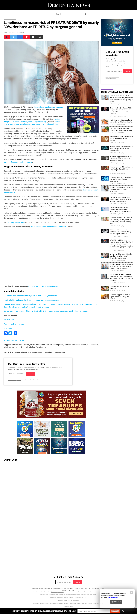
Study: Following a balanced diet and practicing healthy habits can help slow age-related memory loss (121, 221)
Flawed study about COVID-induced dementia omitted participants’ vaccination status (120, 209)
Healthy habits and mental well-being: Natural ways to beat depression (32, 300)
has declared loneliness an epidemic (48, 107)
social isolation (29, 347)
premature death (15, 347)
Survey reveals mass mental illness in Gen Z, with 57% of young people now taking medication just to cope (45, 311)
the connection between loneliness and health (49, 227)
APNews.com (9, 320)
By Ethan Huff (121, 132)
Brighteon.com (54, 286)
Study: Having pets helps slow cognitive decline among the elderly (120, 297)
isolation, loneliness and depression (18, 162)
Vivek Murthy (41, 347)
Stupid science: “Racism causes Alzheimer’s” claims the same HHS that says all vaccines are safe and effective (121, 277)
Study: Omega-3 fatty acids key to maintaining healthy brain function (121, 121)
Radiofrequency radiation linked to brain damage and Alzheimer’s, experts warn (121, 149)
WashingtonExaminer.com (14, 324)
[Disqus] (51, 489)
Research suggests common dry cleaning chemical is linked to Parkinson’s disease (121, 159)
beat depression (22, 345)
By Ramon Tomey (122, 116)
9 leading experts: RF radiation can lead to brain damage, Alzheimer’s (120, 179)
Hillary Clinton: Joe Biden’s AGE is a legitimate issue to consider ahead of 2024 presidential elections (121, 111)
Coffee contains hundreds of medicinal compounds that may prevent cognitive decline (120, 232)
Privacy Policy (68, 606)
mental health (92, 345)
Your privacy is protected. (14, 380)
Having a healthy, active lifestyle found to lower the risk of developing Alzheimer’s (121, 256)
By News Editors (121, 183)
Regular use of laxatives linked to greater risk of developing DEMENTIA (121, 189)
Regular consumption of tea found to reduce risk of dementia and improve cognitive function (121, 266)
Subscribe (115, 611)
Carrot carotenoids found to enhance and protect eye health (121, 129)
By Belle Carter (122, 203)
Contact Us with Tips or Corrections (68, 600)
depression (40, 345)
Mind (6, 347)
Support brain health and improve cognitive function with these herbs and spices (121, 169)
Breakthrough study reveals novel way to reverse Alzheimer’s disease (121, 138)
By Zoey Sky (121, 142)
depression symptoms (54, 345)
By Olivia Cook (121, 104)
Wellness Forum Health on (38, 286)
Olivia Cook (20, 32)
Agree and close (116, 602)
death (32, 345)
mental (83, 345)
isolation (67, 345)
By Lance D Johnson (123, 236)
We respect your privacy (57, 592)
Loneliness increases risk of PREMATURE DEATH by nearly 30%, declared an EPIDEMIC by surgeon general (121, 99)
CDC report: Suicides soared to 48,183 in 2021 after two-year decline (30, 296)
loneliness (76, 345)
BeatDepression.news (16, 222)
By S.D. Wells (121, 250)
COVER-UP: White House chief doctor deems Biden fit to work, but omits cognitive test (120, 199)
